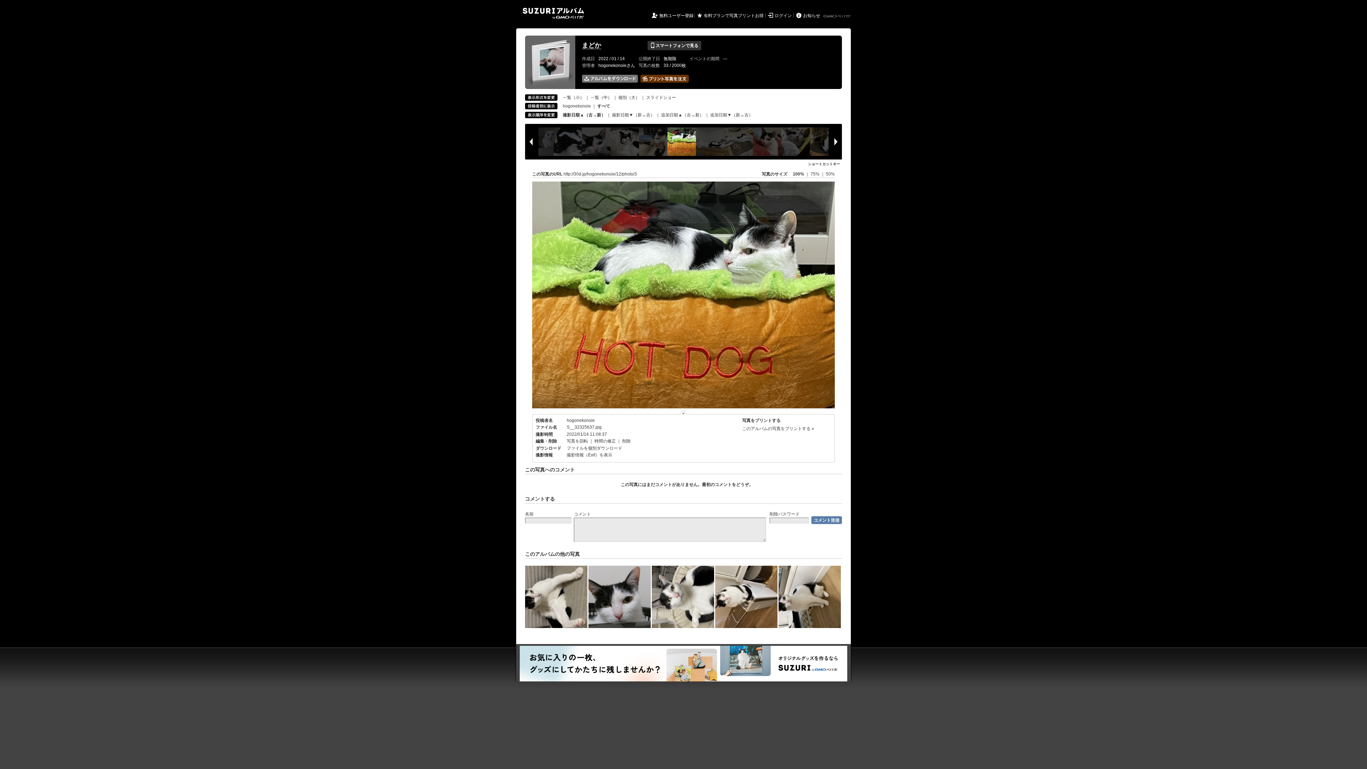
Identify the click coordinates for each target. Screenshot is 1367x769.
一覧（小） (573, 97)
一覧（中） (601, 97)
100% (798, 174)
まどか (591, 45)
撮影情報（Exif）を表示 (589, 454)
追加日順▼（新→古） (731, 115)
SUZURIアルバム (553, 13)
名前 (529, 514)
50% (830, 174)
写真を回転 (577, 441)
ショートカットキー (824, 164)
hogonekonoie (577, 106)
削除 (626, 441)
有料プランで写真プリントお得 (734, 15)
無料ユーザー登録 (676, 15)
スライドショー (661, 97)
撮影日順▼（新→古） (633, 115)
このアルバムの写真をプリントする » (778, 428)
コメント (582, 514)
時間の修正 (605, 441)
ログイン (783, 15)
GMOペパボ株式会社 (837, 16)
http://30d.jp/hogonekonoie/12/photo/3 (600, 174)
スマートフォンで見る (674, 45)
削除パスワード (785, 514)
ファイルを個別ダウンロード (594, 448)
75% (816, 174)
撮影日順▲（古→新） (584, 115)
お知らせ (811, 15)
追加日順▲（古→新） (682, 115)
